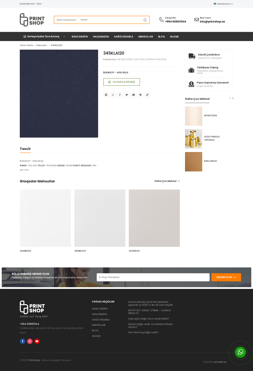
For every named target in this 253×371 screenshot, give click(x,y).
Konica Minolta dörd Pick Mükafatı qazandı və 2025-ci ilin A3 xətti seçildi (150, 303)
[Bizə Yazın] (240, 352)
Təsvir (25, 148)
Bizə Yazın (205, 17)
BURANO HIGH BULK (156, 59)
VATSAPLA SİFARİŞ (124, 82)
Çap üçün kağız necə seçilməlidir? (148, 318)
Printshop (34, 360)
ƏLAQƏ (174, 36)
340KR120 (134, 250)
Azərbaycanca (224, 3)
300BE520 (25, 250)
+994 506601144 (175, 22)
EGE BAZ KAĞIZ (125, 59)
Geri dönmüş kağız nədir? (143, 332)
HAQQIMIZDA (101, 36)
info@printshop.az (212, 22)
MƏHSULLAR (145, 36)
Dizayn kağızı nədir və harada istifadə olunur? (150, 325)
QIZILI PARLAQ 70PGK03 (212, 138)
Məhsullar (41, 45)
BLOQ (161, 36)
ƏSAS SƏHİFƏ (80, 36)
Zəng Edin (170, 17)
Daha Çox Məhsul (165, 181)
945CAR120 (210, 161)
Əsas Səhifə (26, 45)
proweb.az (220, 362)
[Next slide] (233, 98)
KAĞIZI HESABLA (123, 36)
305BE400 (80, 250)
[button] (44, 36)
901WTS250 (210, 115)
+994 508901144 (29, 324)
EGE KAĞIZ (139, 59)
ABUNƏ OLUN (224, 277)
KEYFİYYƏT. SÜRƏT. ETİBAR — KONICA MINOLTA (149, 312)
